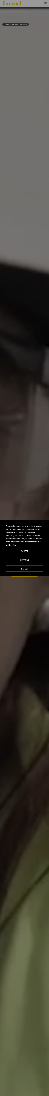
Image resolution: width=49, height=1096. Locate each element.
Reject (24, 568)
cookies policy (11, 545)
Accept (24, 551)
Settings (24, 559)
